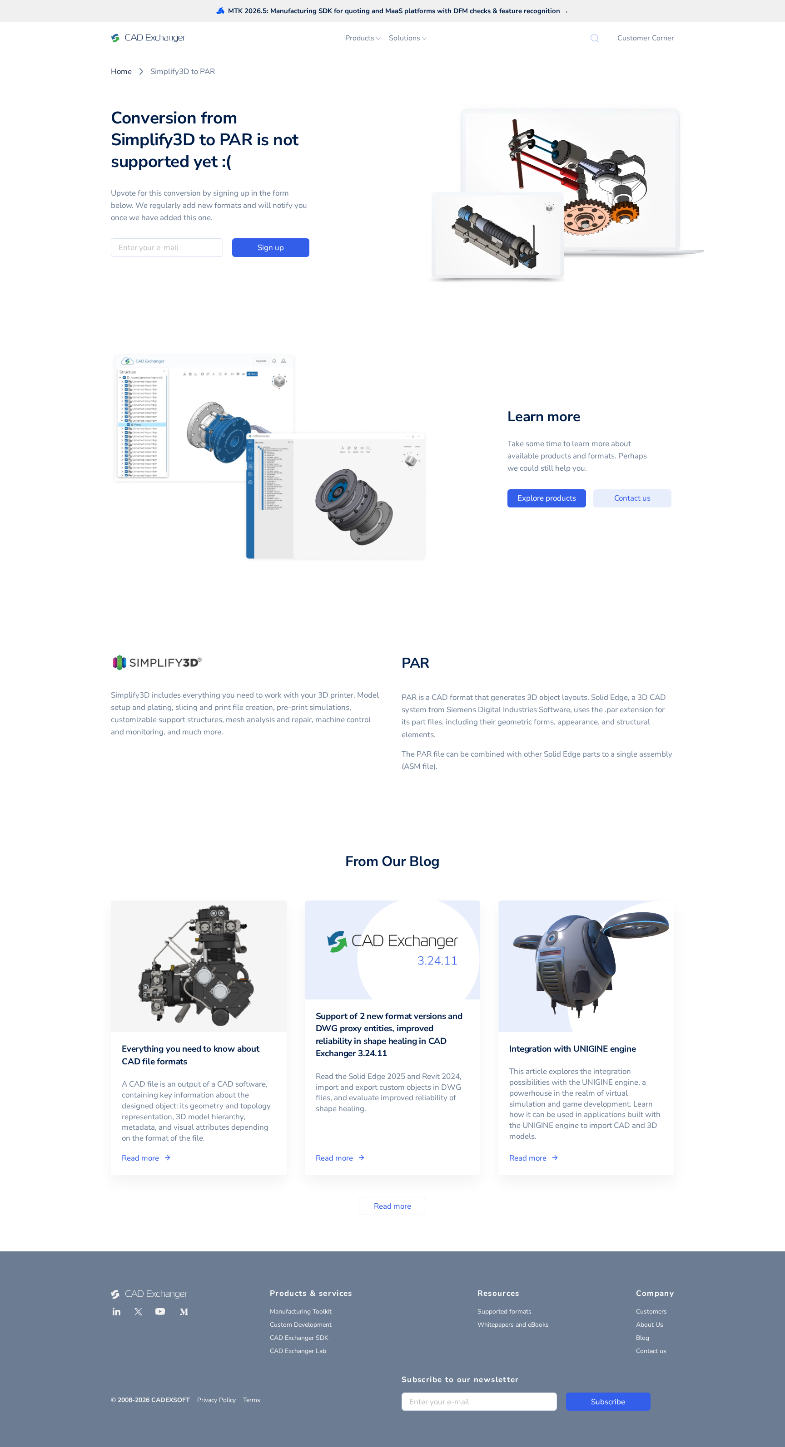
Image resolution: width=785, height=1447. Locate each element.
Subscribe (608, 1402)
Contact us (632, 498)
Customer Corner (645, 38)
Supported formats (504, 1311)
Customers (651, 1311)
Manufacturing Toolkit (301, 1311)
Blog (642, 1338)
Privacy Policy (216, 1400)
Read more (392, 1206)
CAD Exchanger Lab (298, 1351)
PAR (415, 663)
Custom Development (301, 1324)
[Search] (594, 38)
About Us (649, 1324)
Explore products (546, 498)
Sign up (271, 247)
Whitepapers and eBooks (513, 1324)
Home (121, 71)
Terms (251, 1400)
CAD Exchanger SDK (299, 1338)
